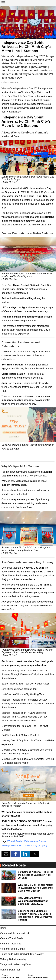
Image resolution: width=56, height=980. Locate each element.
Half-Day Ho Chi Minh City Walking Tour (22, 694)
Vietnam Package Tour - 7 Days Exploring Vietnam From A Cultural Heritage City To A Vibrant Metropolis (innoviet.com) (24, 717)
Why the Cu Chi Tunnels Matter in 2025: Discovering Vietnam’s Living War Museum (35, 888)
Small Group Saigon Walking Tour (19, 689)
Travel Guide (15, 841)
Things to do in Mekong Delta (15, 964)
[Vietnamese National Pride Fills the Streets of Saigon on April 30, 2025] (8, 875)
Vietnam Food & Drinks (12, 949)
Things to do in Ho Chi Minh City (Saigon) (25, 845)
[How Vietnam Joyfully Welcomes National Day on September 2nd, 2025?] (8, 901)
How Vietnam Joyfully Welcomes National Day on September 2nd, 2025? (33, 901)
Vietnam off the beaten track (14, 933)
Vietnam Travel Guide (11, 938)
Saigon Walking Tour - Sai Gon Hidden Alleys (25, 683)
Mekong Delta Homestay (13, 959)
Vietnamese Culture (35, 841)
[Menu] (3, 1)
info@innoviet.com (37, 977)
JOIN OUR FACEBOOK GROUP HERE (22, 821)
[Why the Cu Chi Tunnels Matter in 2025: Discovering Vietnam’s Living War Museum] (8, 888)
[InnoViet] (28, 3)
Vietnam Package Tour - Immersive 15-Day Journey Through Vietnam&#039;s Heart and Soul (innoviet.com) (27, 674)
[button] (5, 854)
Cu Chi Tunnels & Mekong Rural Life (21, 735)
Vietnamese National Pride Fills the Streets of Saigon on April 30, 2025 (35, 875)
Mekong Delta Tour (10, 969)
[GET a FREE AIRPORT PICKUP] (28, 424)
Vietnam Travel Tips (10, 943)
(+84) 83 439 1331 (10, 977)
